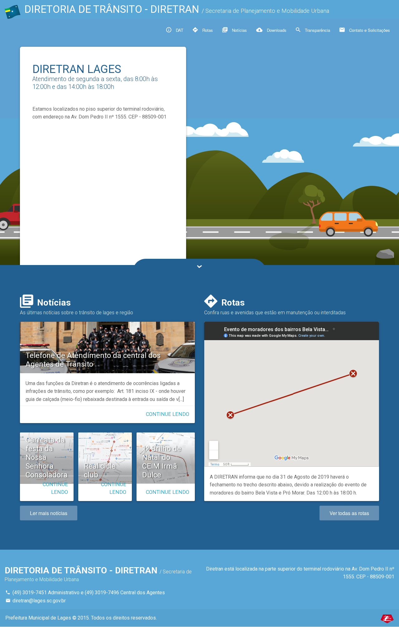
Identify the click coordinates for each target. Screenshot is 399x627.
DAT (179, 30)
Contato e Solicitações (369, 30)
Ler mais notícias (48, 513)
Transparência (317, 30)
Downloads (276, 30)
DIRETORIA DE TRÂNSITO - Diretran (176, 9)
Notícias (239, 30)
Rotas (207, 30)
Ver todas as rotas (349, 513)
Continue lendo (167, 414)
